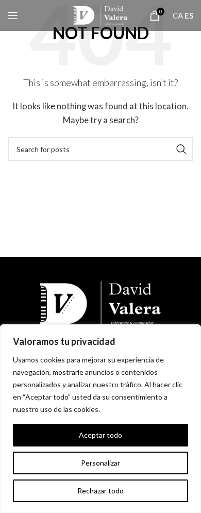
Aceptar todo (100, 435)
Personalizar (100, 462)
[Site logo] (100, 14)
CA (178, 15)
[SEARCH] (181, 149)
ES (189, 15)
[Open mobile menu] (13, 15)
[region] (100, 418)
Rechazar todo (100, 490)
